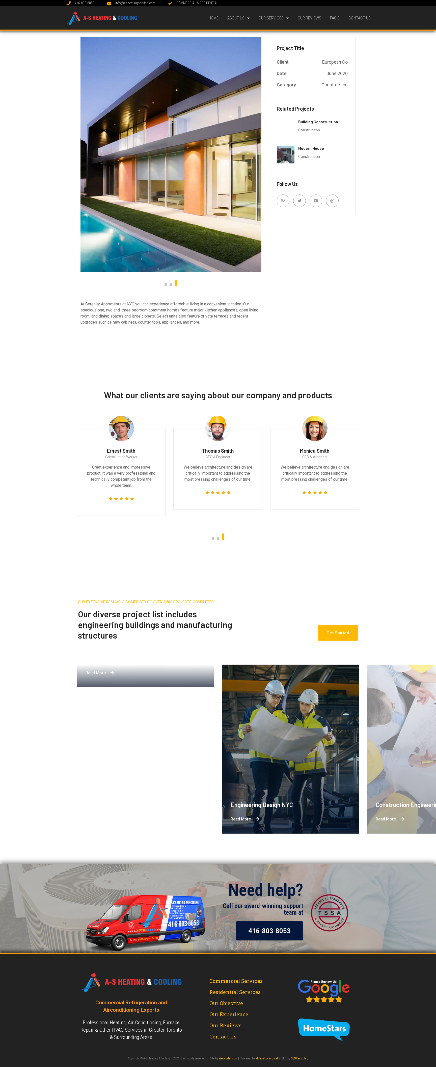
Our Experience (228, 1014)
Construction (309, 130)
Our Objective (226, 1003)
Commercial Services (236, 981)
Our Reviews (309, 17)
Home (213, 17)
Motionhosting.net (267, 1058)
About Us (235, 17)
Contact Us (359, 17)
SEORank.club (299, 1058)
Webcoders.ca (228, 1058)
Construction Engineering (154, 804)
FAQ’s (335, 17)
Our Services (271, 17)
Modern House (311, 148)
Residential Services (235, 992)
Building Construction (318, 121)
